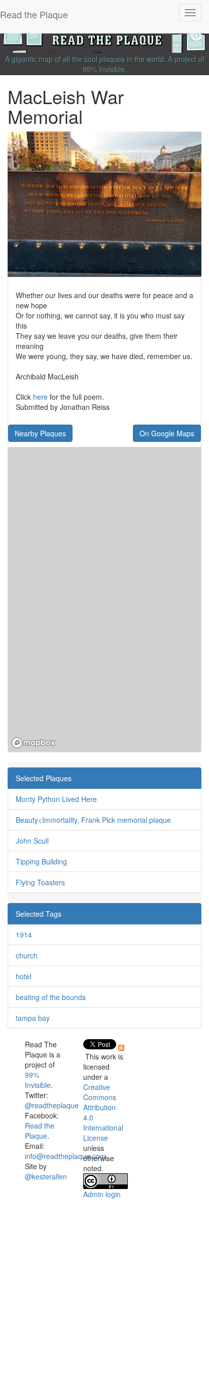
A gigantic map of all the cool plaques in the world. (85, 59)
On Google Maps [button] (167, 433)
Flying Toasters (40, 882)
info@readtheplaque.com (65, 1156)
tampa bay (33, 1018)
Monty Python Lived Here (56, 799)
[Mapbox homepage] (33, 743)
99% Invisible (104, 69)
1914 (24, 934)
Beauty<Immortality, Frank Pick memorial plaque (93, 820)
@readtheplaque (52, 1105)
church (27, 955)
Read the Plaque (39, 1130)
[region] (104, 599)
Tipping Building (41, 861)
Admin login (102, 1194)
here (40, 397)
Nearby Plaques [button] (40, 433)
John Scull (32, 840)
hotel (23, 976)
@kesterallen (46, 1176)
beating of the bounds (51, 997)
